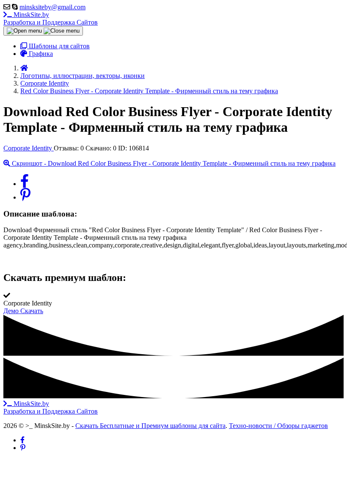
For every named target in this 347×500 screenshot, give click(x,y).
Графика (40, 53)
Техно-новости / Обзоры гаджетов (278, 425)
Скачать (31, 310)
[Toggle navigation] (43, 31)
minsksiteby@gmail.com (52, 7)
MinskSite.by (50, 18)
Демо (11, 310)
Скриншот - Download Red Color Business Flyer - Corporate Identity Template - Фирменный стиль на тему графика (173, 163)
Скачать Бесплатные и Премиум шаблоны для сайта (150, 425)
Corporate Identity (28, 148)
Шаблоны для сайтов (58, 46)
